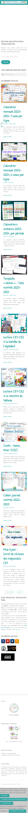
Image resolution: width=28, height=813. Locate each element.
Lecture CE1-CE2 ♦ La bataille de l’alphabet (13, 341)
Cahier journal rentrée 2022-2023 (12, 499)
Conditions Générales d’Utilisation (10, 755)
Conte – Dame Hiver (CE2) (11, 447)
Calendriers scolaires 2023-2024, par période (13, 228)
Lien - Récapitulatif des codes (14, 741)
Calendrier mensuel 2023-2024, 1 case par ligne (12, 114)
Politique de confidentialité (8, 753)
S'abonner (5, 62)
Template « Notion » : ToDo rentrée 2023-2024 (13, 285)
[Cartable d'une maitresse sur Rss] (17, 641)
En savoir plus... (6, 803)
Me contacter (16, 629)
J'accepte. (5, 795)
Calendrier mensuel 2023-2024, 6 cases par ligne (13, 172)
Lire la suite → (8, 136)
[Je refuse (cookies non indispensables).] (13, 803)
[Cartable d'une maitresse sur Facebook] (3, 641)
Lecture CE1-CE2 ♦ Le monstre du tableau (13, 395)
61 (18, 592)
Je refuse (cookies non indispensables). (14, 799)
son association (14, 715)
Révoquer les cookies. (17, 811)
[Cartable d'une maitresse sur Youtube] (8, 641)
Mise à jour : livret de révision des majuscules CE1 (13, 556)
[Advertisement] (14, 20)
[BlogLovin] (12, 641)
